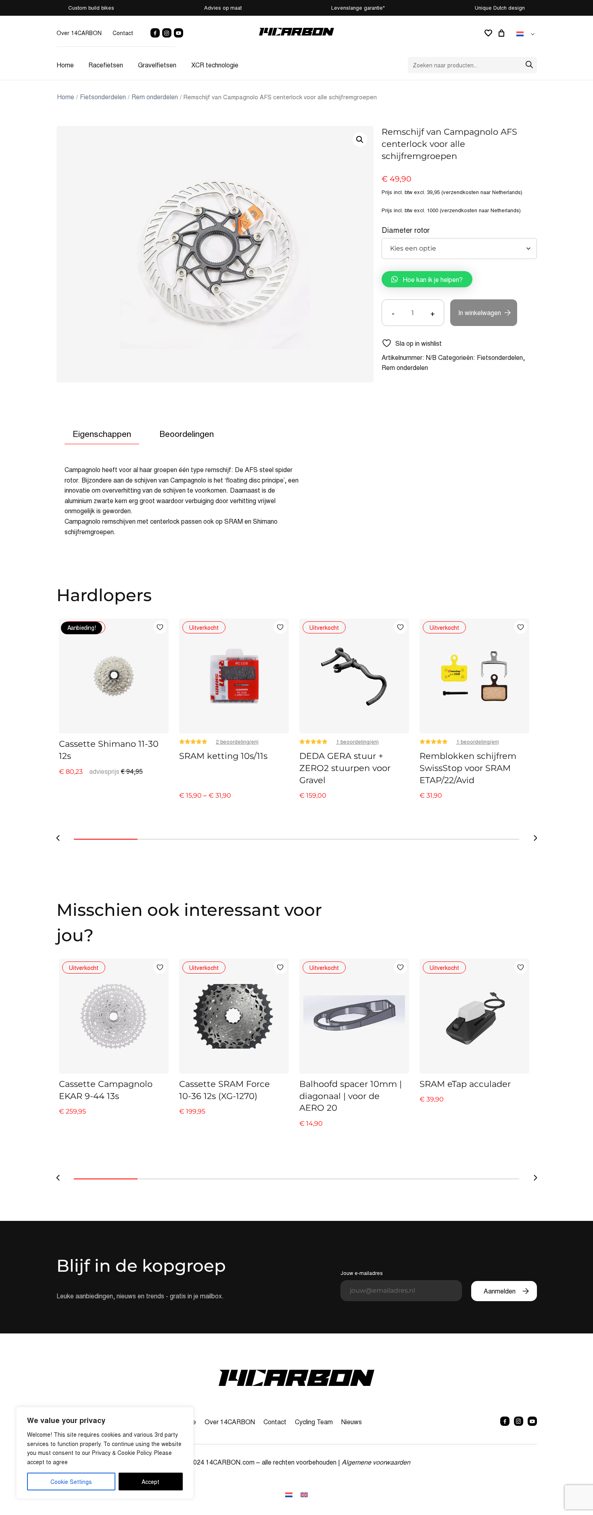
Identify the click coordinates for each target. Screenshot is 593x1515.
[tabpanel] (113, 709)
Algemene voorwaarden (376, 1462)
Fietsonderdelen (103, 96)
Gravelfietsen (157, 64)
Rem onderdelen (155, 96)
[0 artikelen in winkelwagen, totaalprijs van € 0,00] (503, 33)
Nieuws (351, 1421)
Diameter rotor (406, 230)
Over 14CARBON (79, 33)
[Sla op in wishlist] (160, 627)
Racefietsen (105, 64)
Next (535, 838)
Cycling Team (314, 1421)
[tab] (102, 434)
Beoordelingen (186, 433)
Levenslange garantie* (358, 7)
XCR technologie (214, 64)
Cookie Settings (71, 1481)
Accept (150, 1481)
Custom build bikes (91, 7)
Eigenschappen (102, 433)
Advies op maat (223, 7)
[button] (360, 139)
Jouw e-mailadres (361, 1273)
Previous (58, 838)
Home (65, 64)
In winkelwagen (479, 312)
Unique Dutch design (500, 7)
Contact (123, 33)
